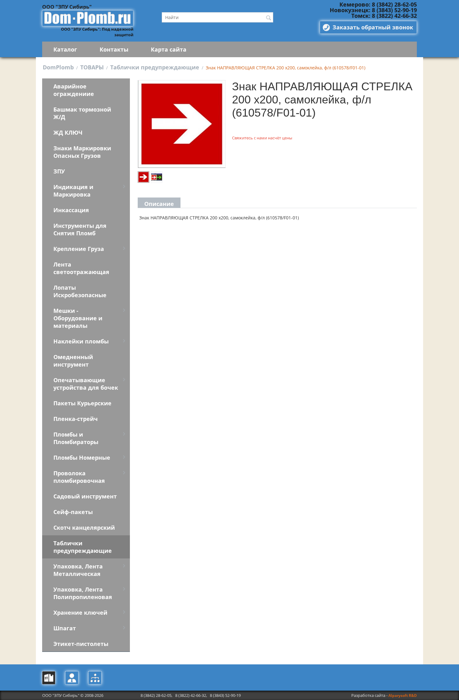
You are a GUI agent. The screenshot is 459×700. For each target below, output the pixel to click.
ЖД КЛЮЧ (67, 132)
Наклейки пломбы (81, 341)
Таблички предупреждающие (154, 67)
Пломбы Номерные (81, 457)
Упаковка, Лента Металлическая (78, 570)
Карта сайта (168, 49)
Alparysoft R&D (402, 695)
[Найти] (268, 18)
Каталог (65, 49)
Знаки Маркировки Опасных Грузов (82, 151)
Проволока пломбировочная (79, 476)
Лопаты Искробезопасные (79, 291)
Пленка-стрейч (75, 418)
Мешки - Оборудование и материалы (77, 318)
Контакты (114, 49)
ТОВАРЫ (92, 67)
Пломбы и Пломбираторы (75, 438)
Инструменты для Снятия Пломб (79, 229)
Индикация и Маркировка (73, 190)
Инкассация (71, 210)
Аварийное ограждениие (73, 90)
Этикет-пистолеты (80, 644)
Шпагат (64, 628)
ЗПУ (59, 171)
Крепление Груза (78, 248)
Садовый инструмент (85, 496)
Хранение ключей (80, 612)
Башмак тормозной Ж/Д (82, 113)
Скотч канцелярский (84, 527)
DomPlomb (58, 67)
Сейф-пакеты (73, 512)
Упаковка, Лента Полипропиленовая (82, 593)
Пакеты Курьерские (82, 403)
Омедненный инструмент (73, 360)
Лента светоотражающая (81, 268)
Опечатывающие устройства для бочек (85, 383)
